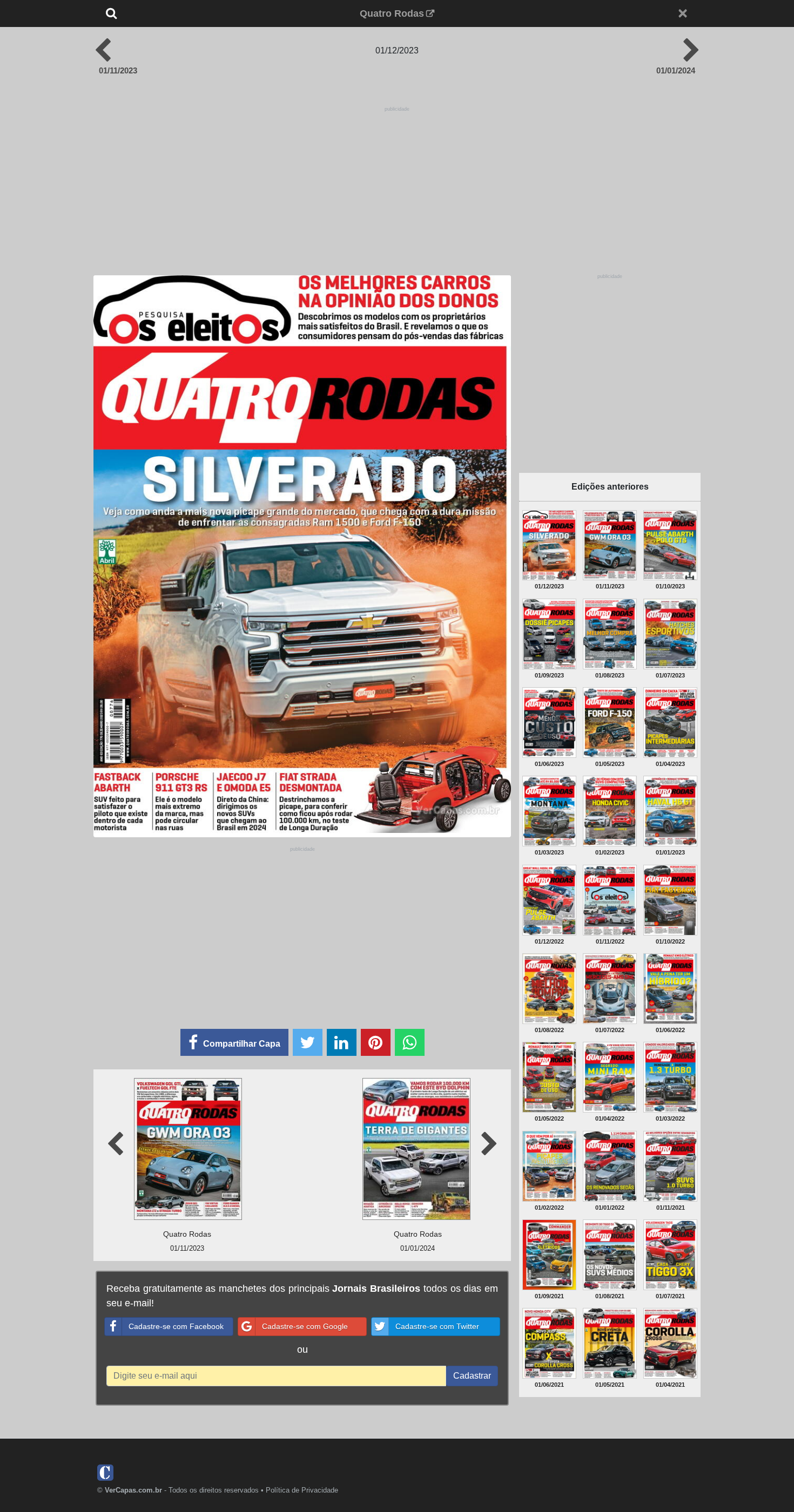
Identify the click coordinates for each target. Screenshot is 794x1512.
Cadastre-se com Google (305, 1326)
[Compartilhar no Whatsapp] (410, 1042)
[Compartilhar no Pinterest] (376, 1042)
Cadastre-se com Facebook (176, 1326)
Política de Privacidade (302, 1490)
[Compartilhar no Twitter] (307, 1042)
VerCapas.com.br (133, 1490)
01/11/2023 (118, 70)
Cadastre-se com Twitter (437, 1326)
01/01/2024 (675, 70)
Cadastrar (472, 1375)
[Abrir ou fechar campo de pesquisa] (147, 13)
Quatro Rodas (392, 13)
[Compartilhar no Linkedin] (341, 1042)
